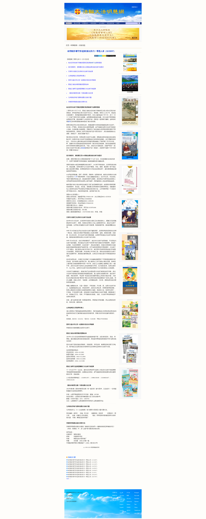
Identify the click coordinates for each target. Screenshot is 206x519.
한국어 (128, 510)
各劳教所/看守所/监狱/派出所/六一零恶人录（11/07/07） (83, 466)
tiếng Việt (136, 513)
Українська (137, 510)
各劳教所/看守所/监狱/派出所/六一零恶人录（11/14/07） (83, 460)
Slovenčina (136, 498)
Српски (136, 501)
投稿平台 (68, 498)
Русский (136, 495)
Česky (121, 498)
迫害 (95, 63)
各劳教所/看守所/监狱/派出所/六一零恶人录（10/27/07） (83, 476)
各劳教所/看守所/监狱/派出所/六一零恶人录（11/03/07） (83, 470)
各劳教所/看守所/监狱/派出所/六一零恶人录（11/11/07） (83, 464)
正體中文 (114, 492)
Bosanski (122, 495)
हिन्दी (128, 495)
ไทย (135, 504)
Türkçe (136, 507)
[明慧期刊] (85, 23)
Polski (128, 513)
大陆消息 (82, 45)
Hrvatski (129, 498)
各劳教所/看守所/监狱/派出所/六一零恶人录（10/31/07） (83, 474)
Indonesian (129, 501)
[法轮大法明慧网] (77, 9)
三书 (75, 177)
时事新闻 (74, 45)
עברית (128, 492)
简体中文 (114, 495)
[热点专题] (77, 23)
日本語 (128, 507)
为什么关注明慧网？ (71, 501)
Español (121, 507)
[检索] (117, 23)
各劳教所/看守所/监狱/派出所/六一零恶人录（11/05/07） (83, 468)
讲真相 (83, 148)
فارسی (121, 510)
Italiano (128, 504)
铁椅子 (92, 63)
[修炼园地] (93, 23)
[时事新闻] (68, 23)
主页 (67, 45)
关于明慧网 (69, 495)
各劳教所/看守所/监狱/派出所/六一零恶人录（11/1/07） (82, 472)
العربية (121, 492)
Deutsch (121, 501)
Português (136, 492)
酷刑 (69, 121)
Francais (122, 513)
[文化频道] (102, 23)
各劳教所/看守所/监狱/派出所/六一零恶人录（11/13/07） (83, 462)
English (121, 504)
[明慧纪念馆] (110, 23)
